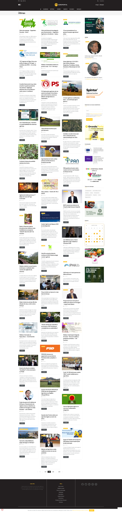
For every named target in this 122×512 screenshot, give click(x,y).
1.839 (53, 471)
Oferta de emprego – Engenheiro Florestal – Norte (27, 31)
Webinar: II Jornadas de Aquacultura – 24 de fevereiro (27, 336)
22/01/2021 (22, 34)
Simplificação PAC (88, 195)
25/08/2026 (96, 153)
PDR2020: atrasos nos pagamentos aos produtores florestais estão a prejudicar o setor (48, 357)
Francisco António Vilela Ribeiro (92, 79)
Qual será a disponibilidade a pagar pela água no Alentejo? (26, 442)
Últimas (65, 19)
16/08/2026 (101, 79)
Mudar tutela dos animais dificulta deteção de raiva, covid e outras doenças (28, 304)
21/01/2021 (66, 68)
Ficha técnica (61, 498)
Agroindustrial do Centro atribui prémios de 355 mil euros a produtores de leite (49, 160)
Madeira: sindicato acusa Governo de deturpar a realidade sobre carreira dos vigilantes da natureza (28, 268)
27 (94, 241)
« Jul (86, 225)
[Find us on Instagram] (23, 1)
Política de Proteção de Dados (96, 113)
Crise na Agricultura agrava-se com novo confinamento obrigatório (71, 408)
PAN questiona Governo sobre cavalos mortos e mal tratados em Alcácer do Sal (71, 170)
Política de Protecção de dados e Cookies (80, 510)
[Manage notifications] (2, 510)
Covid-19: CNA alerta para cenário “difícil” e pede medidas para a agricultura (72, 374)
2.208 (59, 471)
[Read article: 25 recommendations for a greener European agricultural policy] (72, 23)
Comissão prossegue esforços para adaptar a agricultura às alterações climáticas (98, 150)
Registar (102, 4)
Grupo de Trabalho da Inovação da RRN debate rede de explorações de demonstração (72, 441)
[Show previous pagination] (38, 472)
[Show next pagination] (62, 472)
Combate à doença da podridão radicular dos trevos (27, 162)
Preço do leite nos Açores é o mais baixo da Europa (49, 293)
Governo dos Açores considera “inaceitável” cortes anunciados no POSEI (27, 370)
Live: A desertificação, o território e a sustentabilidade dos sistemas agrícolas (28, 124)
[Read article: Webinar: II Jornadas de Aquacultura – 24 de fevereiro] (28, 327)
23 (102, 239)
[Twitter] (86, 484)
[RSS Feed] (96, 484)
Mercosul (87, 192)
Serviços (79, 9)
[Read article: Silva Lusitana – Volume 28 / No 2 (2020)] (50, 184)
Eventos (65, 9)
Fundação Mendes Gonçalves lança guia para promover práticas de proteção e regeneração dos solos (98, 159)
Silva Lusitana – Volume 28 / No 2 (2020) (49, 192)
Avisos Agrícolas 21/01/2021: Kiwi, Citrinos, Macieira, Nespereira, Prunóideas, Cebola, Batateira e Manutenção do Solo (71, 64)
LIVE (20, 110)
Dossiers (72, 9)
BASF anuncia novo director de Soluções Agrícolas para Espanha (71, 206)
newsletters (98, 116)
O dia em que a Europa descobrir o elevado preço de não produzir (93, 56)
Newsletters (102, 1)
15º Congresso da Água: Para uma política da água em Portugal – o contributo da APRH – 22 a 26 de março (28, 64)
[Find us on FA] (18, 1)
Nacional (65, 121)
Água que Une (87, 197)
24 (86, 241)
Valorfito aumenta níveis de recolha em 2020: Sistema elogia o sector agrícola (49, 255)
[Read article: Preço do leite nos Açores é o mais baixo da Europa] (50, 282)
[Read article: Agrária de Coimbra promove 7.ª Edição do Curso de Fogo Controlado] (28, 188)
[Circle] (89, 484)
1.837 (45, 471)
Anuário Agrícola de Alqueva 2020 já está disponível (49, 225)
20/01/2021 (44, 361)
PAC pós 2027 (96, 192)
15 (99, 236)
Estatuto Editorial (61, 496)
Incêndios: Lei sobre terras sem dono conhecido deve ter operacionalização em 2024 (71, 135)
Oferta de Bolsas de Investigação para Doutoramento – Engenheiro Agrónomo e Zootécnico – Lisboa (49, 32)
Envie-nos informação (61, 490)
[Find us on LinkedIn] (21, 1)
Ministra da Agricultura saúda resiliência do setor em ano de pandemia (48, 451)
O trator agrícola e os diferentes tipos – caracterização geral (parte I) (71, 99)
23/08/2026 (95, 58)
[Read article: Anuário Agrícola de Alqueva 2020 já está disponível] (50, 216)
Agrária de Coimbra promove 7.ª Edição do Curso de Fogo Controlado (27, 196)
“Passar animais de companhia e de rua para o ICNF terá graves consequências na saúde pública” (49, 326)
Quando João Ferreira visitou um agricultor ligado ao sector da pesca (49, 417)
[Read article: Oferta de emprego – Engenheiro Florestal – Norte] (28, 23)
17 (86, 239)
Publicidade (61, 492)
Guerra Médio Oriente (97, 190)
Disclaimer (61, 502)
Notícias (52, 9)
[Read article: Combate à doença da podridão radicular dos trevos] (28, 151)
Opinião (59, 9)
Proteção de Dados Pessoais (60, 500)
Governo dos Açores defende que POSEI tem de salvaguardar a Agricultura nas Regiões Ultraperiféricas (49, 392)
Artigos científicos (24, 429)
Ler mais (23, 44)
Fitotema (65, 53)
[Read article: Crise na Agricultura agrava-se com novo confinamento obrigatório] (72, 399)
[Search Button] (97, 1)
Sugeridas (45, 9)
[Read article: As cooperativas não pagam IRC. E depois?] (94, 69)
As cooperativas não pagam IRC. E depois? (93, 77)
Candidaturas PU (88, 190)
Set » (102, 225)
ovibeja (91, 192)
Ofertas (21, 19)
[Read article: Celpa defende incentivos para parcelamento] (50, 121)
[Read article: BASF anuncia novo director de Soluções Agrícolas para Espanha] (72, 196)
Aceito (91, 510)
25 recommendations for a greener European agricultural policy (70, 32)
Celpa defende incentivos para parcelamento (48, 129)
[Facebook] (83, 484)
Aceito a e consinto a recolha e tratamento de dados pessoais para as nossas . (94, 115)
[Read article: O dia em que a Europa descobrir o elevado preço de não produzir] (94, 47)
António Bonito (89, 58)
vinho (99, 195)
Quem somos (60, 486)
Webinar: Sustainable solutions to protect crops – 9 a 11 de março (49, 65)
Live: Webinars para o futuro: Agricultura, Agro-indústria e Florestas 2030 (70, 241)
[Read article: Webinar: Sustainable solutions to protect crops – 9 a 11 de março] (50, 57)
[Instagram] (93, 484)
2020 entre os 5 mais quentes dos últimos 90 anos (71, 273)
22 (99, 239)
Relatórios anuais (61, 488)
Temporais (95, 195)
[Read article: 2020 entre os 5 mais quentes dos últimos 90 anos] (72, 265)
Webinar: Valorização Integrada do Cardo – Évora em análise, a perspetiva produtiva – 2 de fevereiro (71, 337)
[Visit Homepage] (61, 5)
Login (97, 4)
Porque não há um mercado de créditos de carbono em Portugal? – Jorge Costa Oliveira (71, 302)
